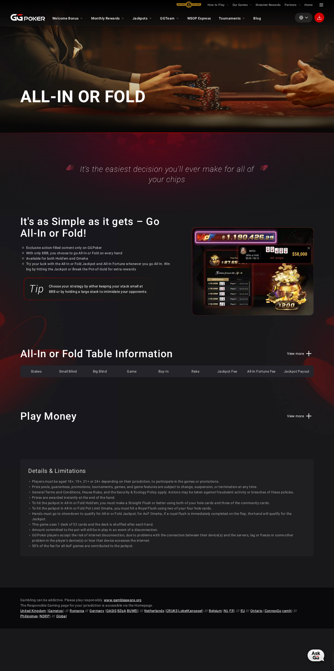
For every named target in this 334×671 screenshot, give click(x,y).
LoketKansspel (190, 611)
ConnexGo (273, 611)
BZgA (121, 611)
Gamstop (55, 611)
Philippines (29, 616)
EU (243, 611)
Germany (96, 611)
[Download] (319, 17)
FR (231, 611)
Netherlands (154, 611)
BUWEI (132, 611)
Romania (77, 611)
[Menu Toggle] (321, 5)
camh (286, 611)
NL (226, 611)
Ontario (256, 611)
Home (308, 5)
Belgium (215, 611)
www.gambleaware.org (123, 600)
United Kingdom (33, 611)
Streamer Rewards (268, 5)
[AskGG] (315, 655)
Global (61, 616)
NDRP (44, 616)
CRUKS (172, 611)
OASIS (111, 611)
